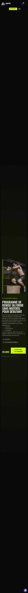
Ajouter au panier (18, 350)
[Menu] (19, 9)
